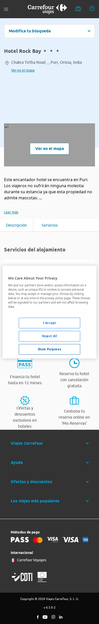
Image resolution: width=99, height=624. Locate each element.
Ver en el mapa (23, 70)
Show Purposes (49, 349)
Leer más (11, 212)
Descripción (16, 225)
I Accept (49, 323)
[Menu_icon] (6, 9)
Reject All (49, 336)
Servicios (50, 225)
